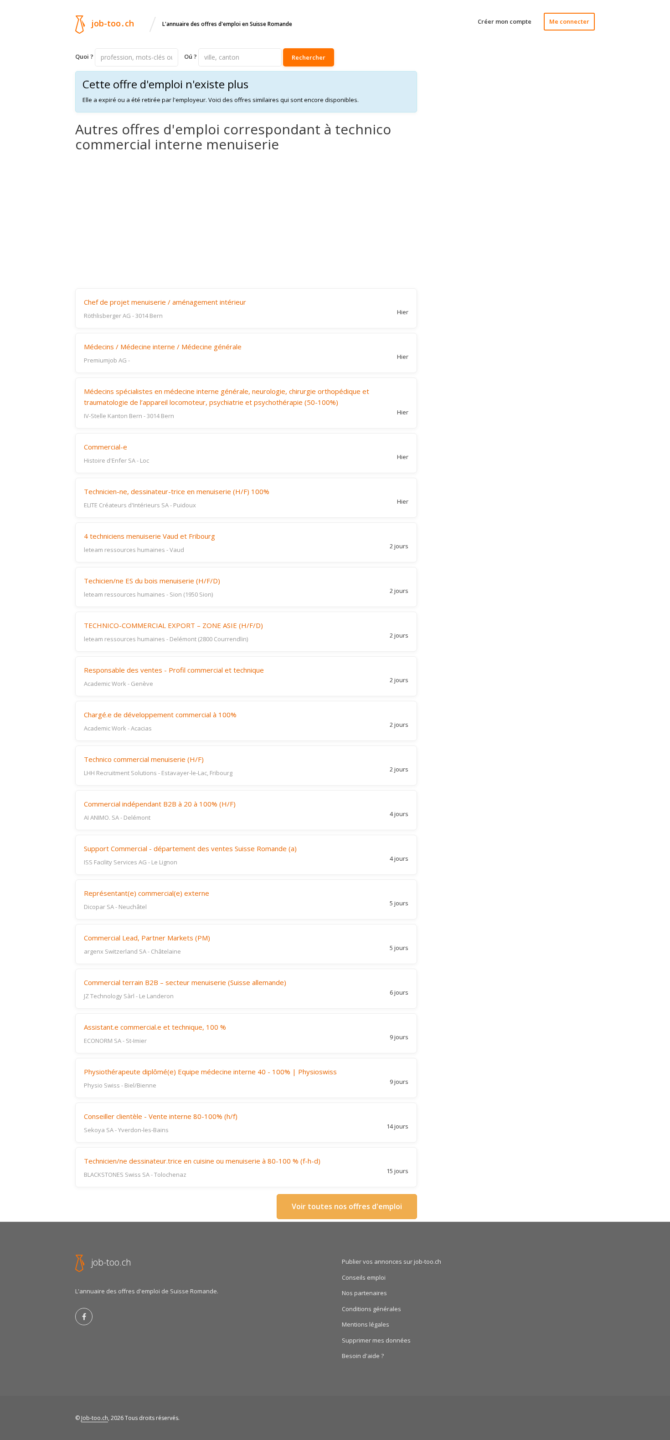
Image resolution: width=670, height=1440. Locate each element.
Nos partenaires (364, 1293)
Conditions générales (371, 1309)
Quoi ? (84, 56)
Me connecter (569, 21)
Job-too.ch (94, 1418)
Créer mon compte (504, 21)
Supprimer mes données (376, 1340)
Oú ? (190, 56)
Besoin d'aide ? (363, 1356)
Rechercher (308, 57)
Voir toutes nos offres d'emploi (347, 1206)
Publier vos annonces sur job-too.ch (391, 1261)
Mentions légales (365, 1324)
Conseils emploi (364, 1277)
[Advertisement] (246, 220)
